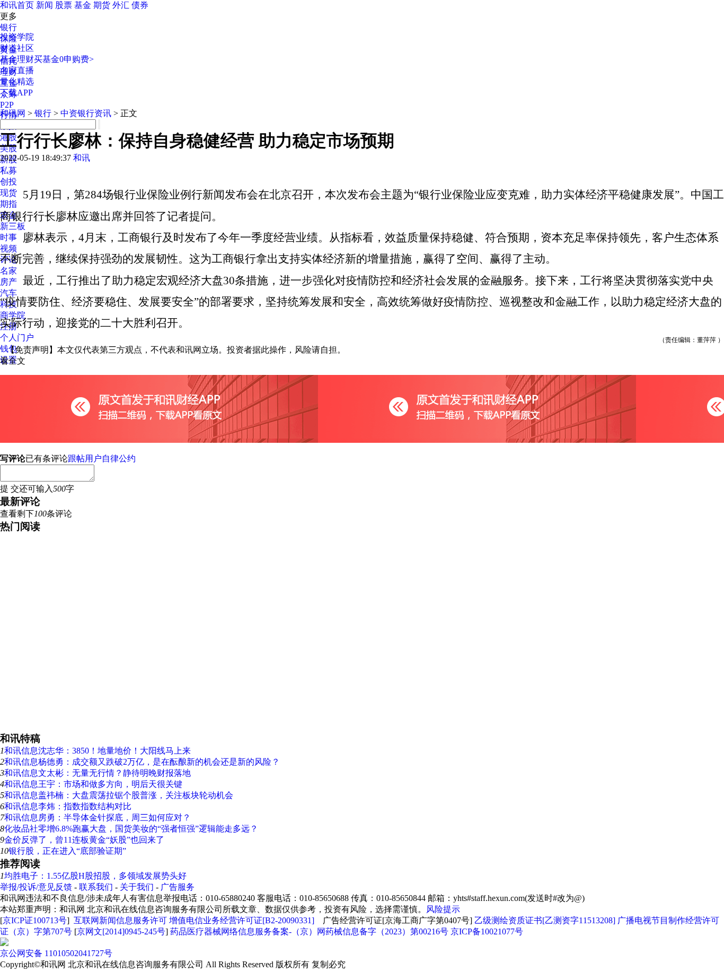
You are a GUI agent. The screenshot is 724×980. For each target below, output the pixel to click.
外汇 (120, 5)
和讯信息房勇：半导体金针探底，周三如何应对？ (97, 817)
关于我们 (137, 886)
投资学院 (17, 36)
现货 (8, 192)
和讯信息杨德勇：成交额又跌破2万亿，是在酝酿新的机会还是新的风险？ (142, 761)
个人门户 (17, 337)
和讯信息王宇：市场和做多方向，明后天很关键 (93, 784)
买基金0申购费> (64, 59)
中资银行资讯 (85, 113)
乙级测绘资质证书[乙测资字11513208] (544, 920)
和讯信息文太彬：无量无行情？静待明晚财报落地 (97, 772)
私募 (8, 170)
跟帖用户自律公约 (102, 458)
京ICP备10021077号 (487, 931)
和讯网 (12, 113)
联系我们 (96, 886)
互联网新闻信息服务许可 (120, 920)
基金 (82, 5)
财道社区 (17, 47)
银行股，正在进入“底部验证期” (67, 850)
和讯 (81, 157)
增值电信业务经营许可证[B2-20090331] (241, 920)
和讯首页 (17, 5)
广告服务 (178, 886)
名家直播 (17, 70)
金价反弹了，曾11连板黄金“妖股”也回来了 (84, 839)
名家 (8, 270)
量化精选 (17, 81)
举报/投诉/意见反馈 (36, 886)
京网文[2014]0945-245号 (121, 931)
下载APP (16, 92)
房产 (8, 281)
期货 (101, 5)
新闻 (44, 5)
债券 (139, 5)
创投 (8, 181)
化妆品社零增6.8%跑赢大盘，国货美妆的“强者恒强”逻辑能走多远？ (131, 828)
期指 (8, 203)
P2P (7, 104)
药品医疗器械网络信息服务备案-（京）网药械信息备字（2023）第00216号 (309, 931)
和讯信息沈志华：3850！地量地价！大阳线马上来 (97, 750)
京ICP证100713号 (35, 920)
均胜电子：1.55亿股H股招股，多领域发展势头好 (95, 875)
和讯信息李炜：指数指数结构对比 (67, 806)
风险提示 (443, 909)
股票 (63, 5)
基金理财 (17, 59)
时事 (8, 237)
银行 (8, 27)
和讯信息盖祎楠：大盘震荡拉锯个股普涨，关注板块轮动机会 (118, 795)
